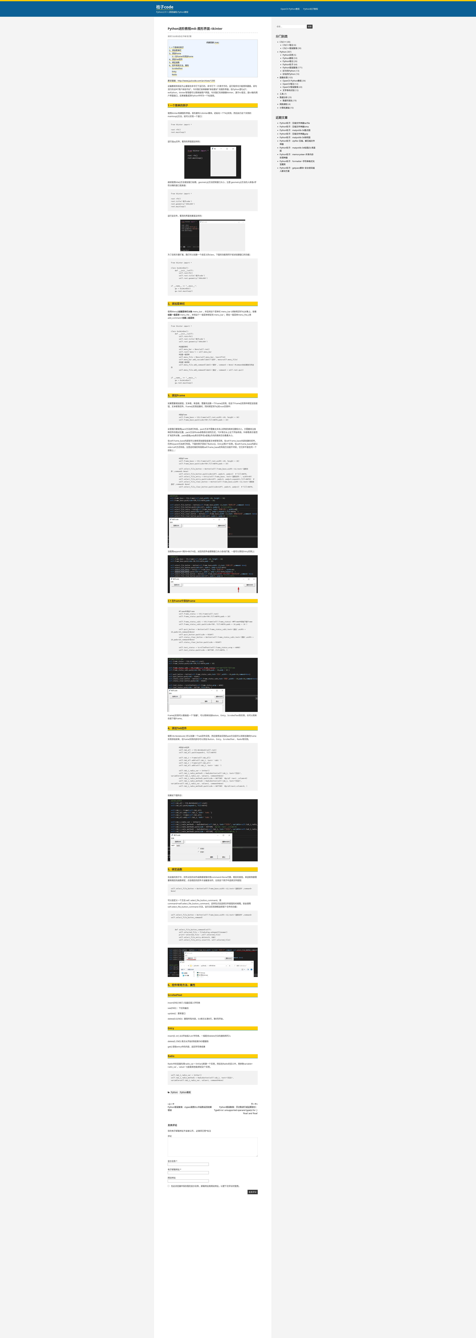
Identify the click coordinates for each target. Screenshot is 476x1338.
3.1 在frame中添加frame (182, 56)
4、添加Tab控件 (176, 59)
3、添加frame (175, 53)
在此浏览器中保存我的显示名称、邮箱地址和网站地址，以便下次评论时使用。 (205, 1186)
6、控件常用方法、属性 (179, 65)
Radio (174, 74)
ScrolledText (177, 68)
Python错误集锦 (290, 67)
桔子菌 (189, 36)
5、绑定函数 (174, 62)
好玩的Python (289, 74)
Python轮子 (288, 64)
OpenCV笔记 (288, 84)
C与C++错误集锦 (290, 48)
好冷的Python (289, 70)
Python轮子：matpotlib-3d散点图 (295, 130)
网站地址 (172, 1177)
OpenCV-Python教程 (290, 9)
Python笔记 (288, 61)
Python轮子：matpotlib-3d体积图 (295, 137)
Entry (174, 71)
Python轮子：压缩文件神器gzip (294, 133)
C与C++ (283, 42)
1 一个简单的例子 (176, 47)
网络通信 (284, 104)
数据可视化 (288, 100)
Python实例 (288, 55)
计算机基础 (285, 107)
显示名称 (172, 1161)
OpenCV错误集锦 (290, 87)
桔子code (164, 7)
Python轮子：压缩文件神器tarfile (295, 123)
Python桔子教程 (310, 9)
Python (174, 1092)
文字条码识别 (289, 90)
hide (216, 42)
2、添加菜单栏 (175, 50)
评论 (170, 1136)
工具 (282, 94)
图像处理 (284, 77)
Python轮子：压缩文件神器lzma (294, 126)
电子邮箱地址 (174, 1169)
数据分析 (284, 97)
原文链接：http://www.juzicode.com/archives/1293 (191, 80)
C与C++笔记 (288, 45)
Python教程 (185, 1092)
